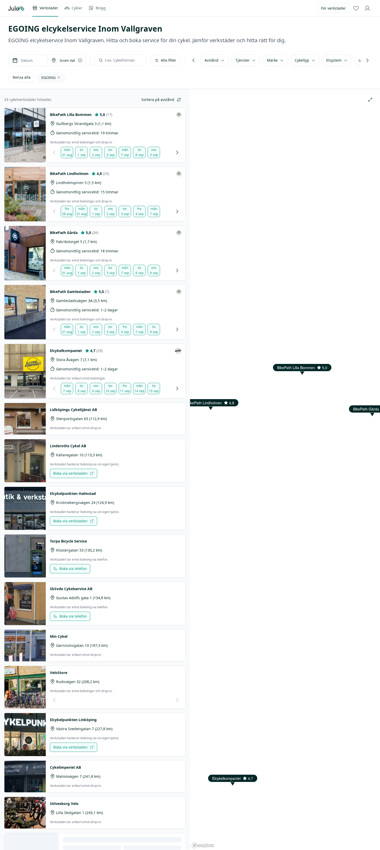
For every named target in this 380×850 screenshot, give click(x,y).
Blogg (101, 7)
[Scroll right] (367, 60)
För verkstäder (333, 8)
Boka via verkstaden (70, 473)
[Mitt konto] (367, 8)
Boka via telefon (73, 568)
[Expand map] (370, 99)
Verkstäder (49, 7)
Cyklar (77, 7)
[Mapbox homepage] (203, 845)
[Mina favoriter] (356, 8)
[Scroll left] (193, 60)
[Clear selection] (80, 60)
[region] (285, 425)
